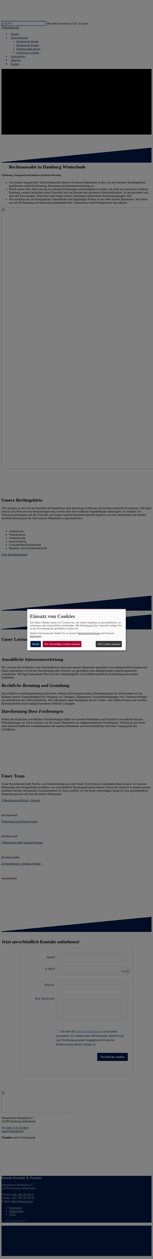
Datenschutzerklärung (88, 633)
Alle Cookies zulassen (108, 644)
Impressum (35, 636)
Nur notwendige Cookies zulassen (62, 644)
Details (35, 644)
